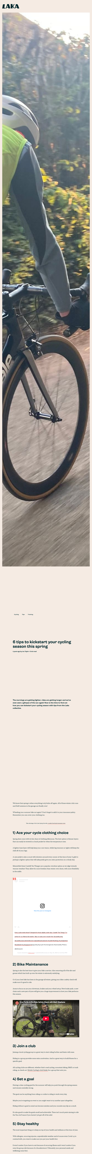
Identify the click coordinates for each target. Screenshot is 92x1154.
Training (30, 614)
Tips (23, 614)
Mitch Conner (32, 952)
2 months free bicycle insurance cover (56, 823)
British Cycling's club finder (38, 1070)
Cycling (16, 614)
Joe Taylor (25, 651)
